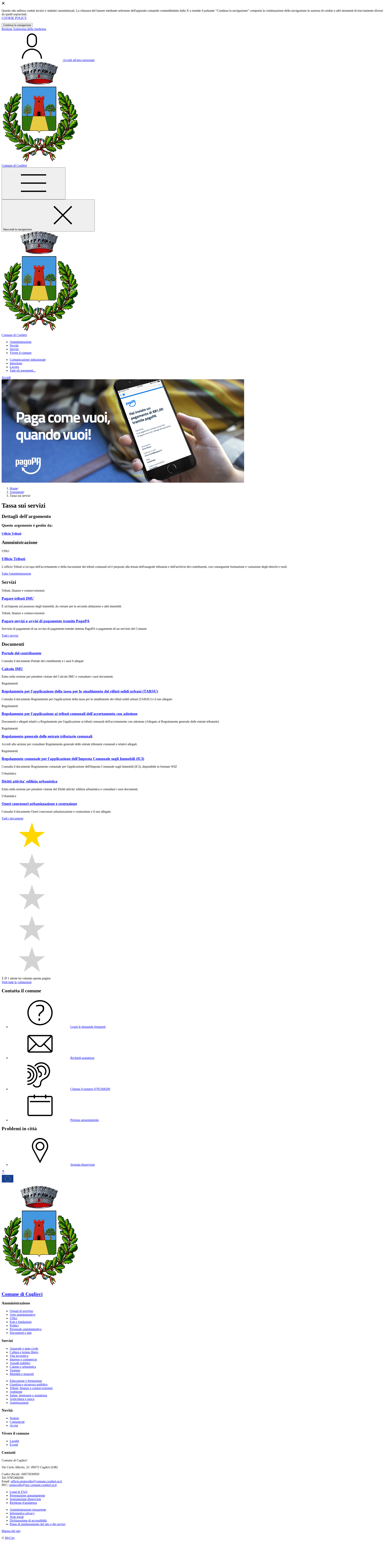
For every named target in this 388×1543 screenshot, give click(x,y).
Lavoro (14, 367)
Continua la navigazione (17, 25)
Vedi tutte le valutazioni (17, 982)
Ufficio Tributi (11, 533)
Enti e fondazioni (21, 1322)
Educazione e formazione (26, 1381)
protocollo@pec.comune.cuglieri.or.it (33, 1485)
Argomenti (16, 492)
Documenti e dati (21, 1332)
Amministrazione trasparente (28, 1509)
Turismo (15, 1370)
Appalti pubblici (20, 1363)
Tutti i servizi (10, 635)
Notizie (14, 1418)
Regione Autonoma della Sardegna (24, 29)
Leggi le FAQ (18, 1492)
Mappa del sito (11, 1531)
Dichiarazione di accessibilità (28, 1520)
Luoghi (14, 1441)
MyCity (10, 1538)
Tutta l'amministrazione (16, 573)
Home (14, 488)
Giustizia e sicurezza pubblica (28, 1384)
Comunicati (17, 1422)
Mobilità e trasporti (22, 1374)
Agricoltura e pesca (22, 1399)
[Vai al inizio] (3, 1172)
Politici (14, 1325)
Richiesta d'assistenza (23, 1502)
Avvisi (14, 1425)
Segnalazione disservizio (25, 1499)
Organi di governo (21, 1311)
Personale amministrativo (26, 1329)
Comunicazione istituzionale (28, 359)
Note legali (17, 1517)
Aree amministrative (22, 1314)
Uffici (13, 1318)
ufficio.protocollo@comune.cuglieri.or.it (36, 1481)
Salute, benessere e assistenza (28, 1395)
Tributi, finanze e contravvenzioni (31, 1388)
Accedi (6, 377)
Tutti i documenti (12, 818)
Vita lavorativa (19, 1355)
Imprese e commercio (23, 1359)
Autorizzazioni (19, 1402)
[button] (21, 342)
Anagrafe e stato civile (24, 1348)
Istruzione (16, 363)
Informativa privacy (22, 1513)
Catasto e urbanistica (23, 1366)
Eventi (14, 1444)
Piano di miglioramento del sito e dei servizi (37, 1524)
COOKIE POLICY (14, 18)
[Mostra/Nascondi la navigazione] (33, 183)
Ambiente (16, 1391)
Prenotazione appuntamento (27, 1495)
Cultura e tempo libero (24, 1352)
